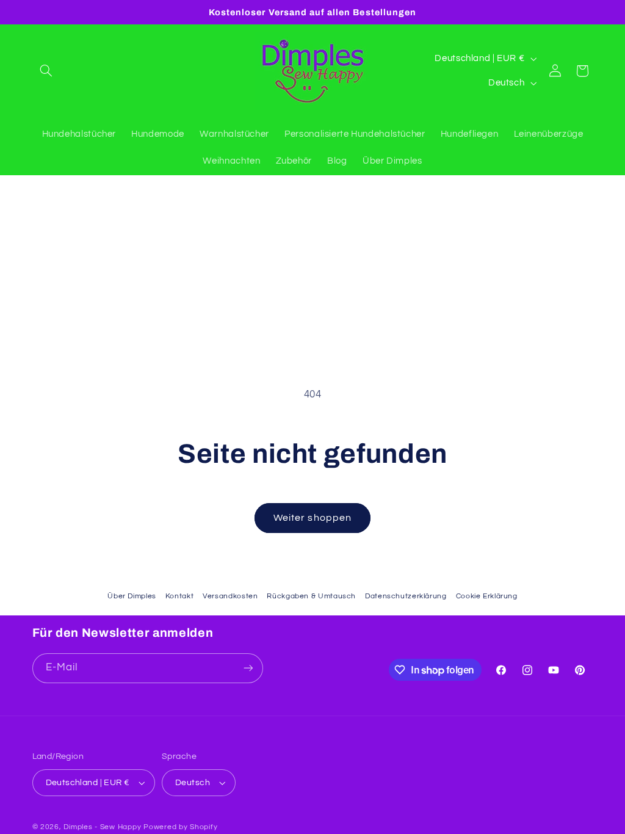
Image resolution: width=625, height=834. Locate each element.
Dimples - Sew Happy (102, 827)
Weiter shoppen (312, 518)
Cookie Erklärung (487, 596)
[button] (46, 71)
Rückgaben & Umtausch (311, 596)
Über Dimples (131, 596)
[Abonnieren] (248, 668)
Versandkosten (230, 596)
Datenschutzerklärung (406, 596)
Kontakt (179, 596)
